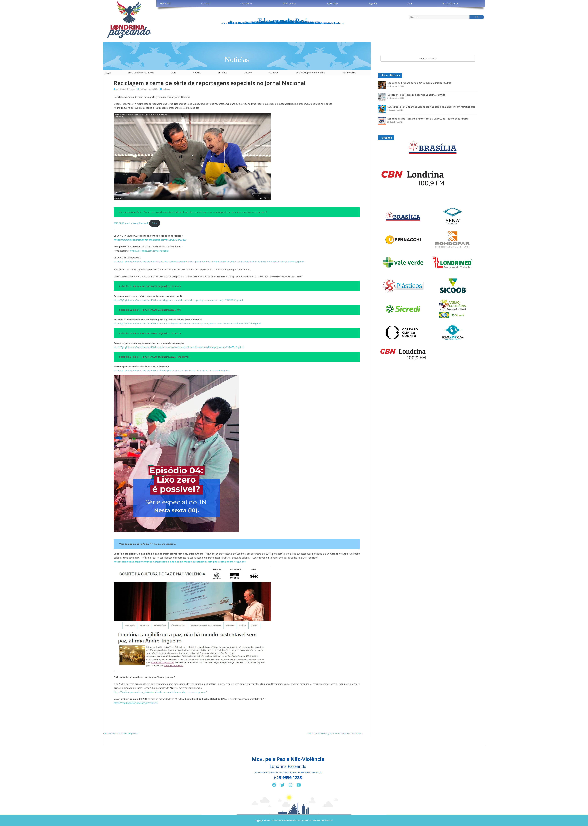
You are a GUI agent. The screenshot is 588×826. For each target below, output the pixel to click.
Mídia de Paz (289, 3)
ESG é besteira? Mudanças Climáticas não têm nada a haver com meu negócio (431, 106)
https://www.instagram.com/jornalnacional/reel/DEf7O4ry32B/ (150, 239)
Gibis (173, 72)
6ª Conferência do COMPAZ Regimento (121, 733)
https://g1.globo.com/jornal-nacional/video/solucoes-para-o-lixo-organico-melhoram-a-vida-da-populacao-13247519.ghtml (178, 347)
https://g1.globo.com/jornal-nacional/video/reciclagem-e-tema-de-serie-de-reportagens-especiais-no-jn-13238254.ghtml (178, 299)
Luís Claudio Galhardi (125, 89)
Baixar (154, 223)
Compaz (205, 3)
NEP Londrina (349, 72)
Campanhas (246, 3)
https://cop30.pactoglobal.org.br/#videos (135, 702)
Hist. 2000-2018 (450, 3)
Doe (409, 3)
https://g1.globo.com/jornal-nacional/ (149, 250)
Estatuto (222, 72)
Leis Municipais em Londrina (310, 72)
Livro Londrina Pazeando (141, 72)
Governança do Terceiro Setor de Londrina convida (416, 94)
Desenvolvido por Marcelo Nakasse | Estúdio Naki (311, 820)
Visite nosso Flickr (427, 58)
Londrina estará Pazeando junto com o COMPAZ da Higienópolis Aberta (428, 118)
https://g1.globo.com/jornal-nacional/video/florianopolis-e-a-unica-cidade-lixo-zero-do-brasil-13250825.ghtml (172, 370)
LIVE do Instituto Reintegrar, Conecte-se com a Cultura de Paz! (334, 733)
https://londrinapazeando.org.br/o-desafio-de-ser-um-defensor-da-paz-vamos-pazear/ (160, 691)
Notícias (197, 72)
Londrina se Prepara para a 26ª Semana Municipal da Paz (419, 82)
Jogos (108, 72)
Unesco (248, 72)
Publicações (332, 3)
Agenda (373, 3)
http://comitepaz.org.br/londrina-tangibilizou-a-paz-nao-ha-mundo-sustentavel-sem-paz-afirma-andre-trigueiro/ (180, 561)
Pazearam (273, 72)
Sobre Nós (165, 3)
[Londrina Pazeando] (129, 38)
